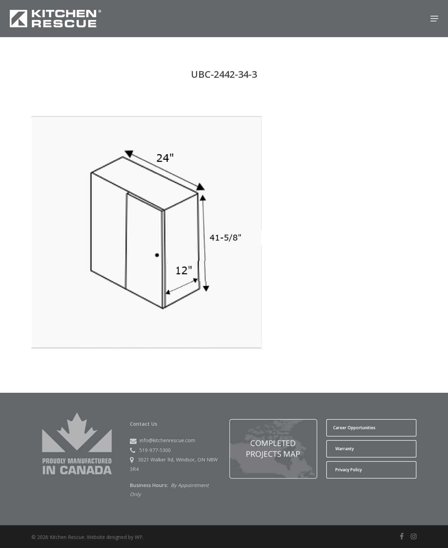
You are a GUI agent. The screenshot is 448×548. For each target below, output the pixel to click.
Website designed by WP (114, 537)
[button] (434, 18)
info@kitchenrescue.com (167, 440)
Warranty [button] (344, 449)
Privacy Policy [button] (348, 470)
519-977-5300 (155, 450)
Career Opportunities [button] (354, 428)
